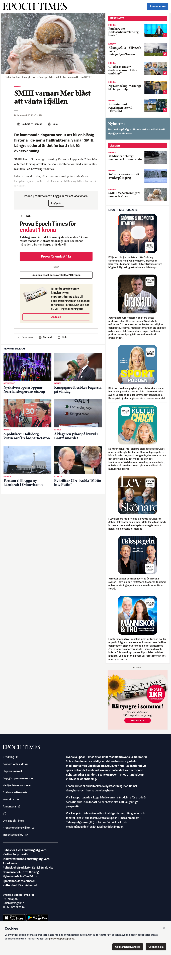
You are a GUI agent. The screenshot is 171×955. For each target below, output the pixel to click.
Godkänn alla (155, 946)
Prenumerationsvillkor (16, 827)
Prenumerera (157, 6)
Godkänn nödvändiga (127, 946)
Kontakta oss (11, 799)
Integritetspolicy (13, 834)
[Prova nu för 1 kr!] (137, 700)
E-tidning (8, 757)
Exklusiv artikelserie (15, 792)
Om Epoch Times (13, 820)
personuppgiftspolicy (61, 938)
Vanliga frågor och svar (17, 785)
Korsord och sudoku (15, 764)
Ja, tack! (56, 316)
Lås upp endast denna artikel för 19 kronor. (56, 275)
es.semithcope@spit (120, 133)
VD (4, 813)
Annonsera (9, 806)
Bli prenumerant (12, 771)
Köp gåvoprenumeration (18, 778)
